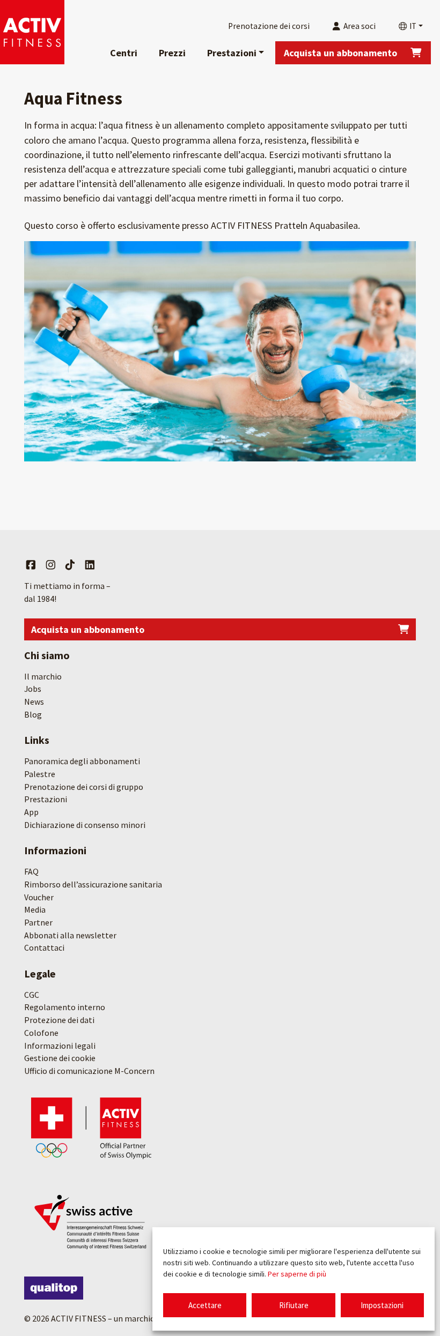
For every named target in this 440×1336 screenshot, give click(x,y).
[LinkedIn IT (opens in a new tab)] (90, 565)
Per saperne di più (297, 1274)
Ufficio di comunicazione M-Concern (89, 1070)
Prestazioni (231, 53)
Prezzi (172, 53)
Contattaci (44, 947)
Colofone (41, 1032)
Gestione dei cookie (60, 1058)
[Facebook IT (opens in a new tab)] (31, 565)
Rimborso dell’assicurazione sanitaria (93, 884)
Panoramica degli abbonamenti (82, 761)
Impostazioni (382, 1305)
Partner (38, 922)
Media (35, 909)
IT (412, 26)
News (34, 701)
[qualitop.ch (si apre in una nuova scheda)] (53, 1288)
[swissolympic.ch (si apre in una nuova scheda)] (91, 1128)
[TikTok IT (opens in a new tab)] (70, 565)
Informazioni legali (60, 1045)
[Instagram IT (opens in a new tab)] (50, 565)
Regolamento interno (64, 1007)
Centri (123, 53)
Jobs (32, 688)
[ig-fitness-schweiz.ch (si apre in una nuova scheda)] (91, 1220)
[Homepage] (32, 32)
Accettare (205, 1305)
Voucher (39, 897)
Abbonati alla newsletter (70, 935)
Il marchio (43, 676)
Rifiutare (294, 1305)
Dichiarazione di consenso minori (84, 824)
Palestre (39, 773)
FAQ (31, 871)
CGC (31, 994)
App (31, 812)
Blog (33, 714)
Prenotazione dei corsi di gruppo (83, 786)
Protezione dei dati (59, 1019)
